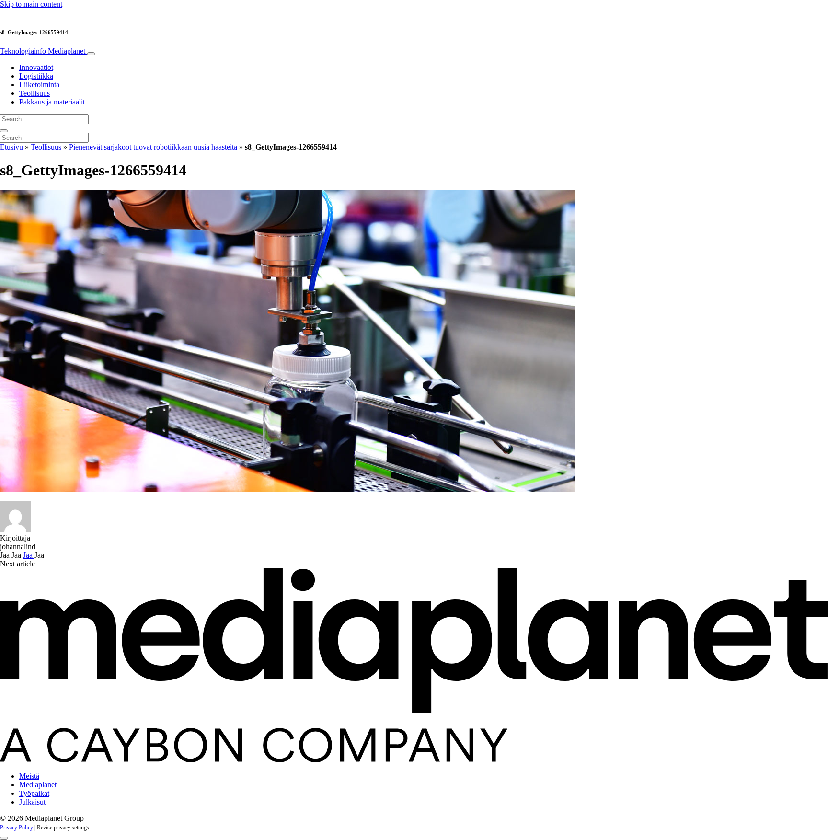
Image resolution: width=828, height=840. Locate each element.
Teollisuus (34, 93)
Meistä (29, 776)
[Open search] (4, 130)
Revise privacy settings (63, 827)
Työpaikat (34, 793)
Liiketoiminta (39, 85)
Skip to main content (31, 4)
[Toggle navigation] (91, 53)
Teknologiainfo (42, 51)
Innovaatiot (36, 67)
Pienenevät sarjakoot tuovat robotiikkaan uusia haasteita (153, 147)
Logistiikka (36, 76)
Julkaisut (32, 802)
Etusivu (11, 147)
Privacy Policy (16, 827)
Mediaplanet (38, 785)
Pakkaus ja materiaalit (52, 102)
